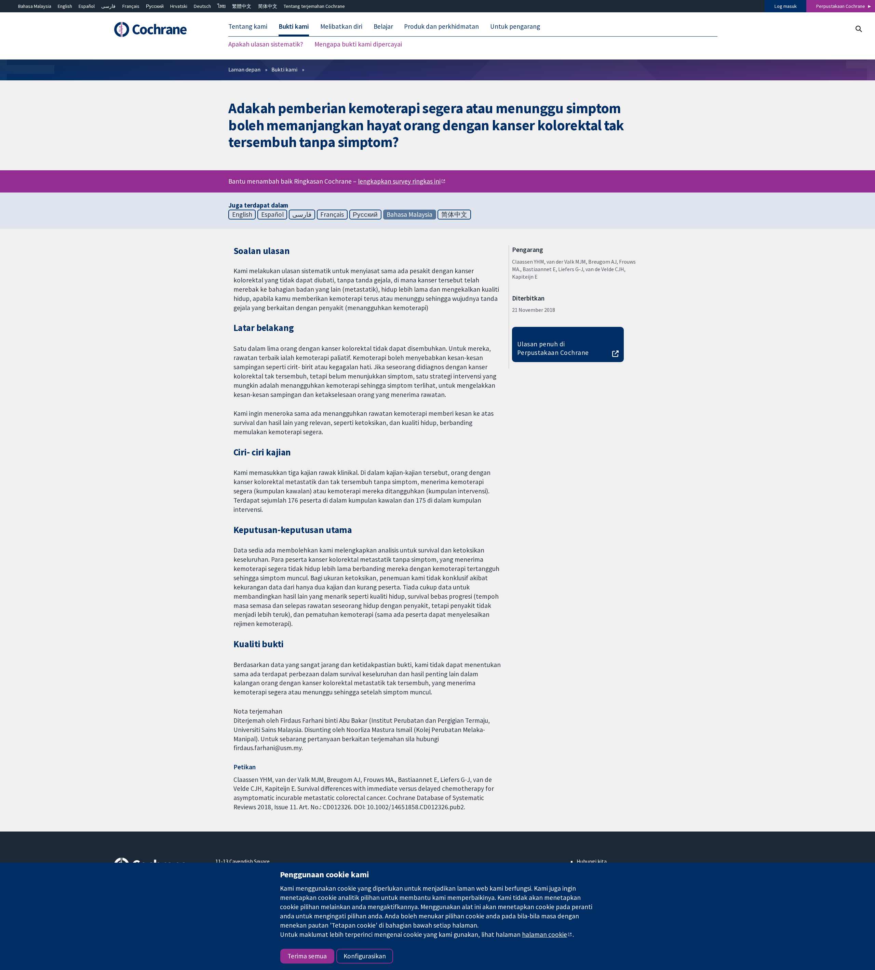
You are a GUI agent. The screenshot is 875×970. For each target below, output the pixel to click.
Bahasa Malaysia (34, 6)
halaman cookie (544, 934)
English (65, 6)
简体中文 (267, 6)
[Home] (159, 29)
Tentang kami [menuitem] (247, 27)
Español (87, 6)
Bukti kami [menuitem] (294, 27)
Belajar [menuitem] (383, 27)
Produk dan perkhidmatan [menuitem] (441, 27)
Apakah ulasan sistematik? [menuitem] (265, 44)
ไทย (221, 6)
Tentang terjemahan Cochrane (314, 6)
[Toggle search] (858, 29)
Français (130, 6)
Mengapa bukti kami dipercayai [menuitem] (358, 44)
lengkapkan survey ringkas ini (399, 181)
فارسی (108, 6)
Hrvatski (178, 6)
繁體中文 (241, 6)
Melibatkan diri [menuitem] (341, 27)
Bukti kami (284, 69)
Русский (155, 6)
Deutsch (202, 6)
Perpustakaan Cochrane (840, 6)
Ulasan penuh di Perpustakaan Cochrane (553, 348)
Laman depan (244, 69)
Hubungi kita (592, 861)
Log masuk (786, 6)
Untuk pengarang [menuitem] (515, 27)
